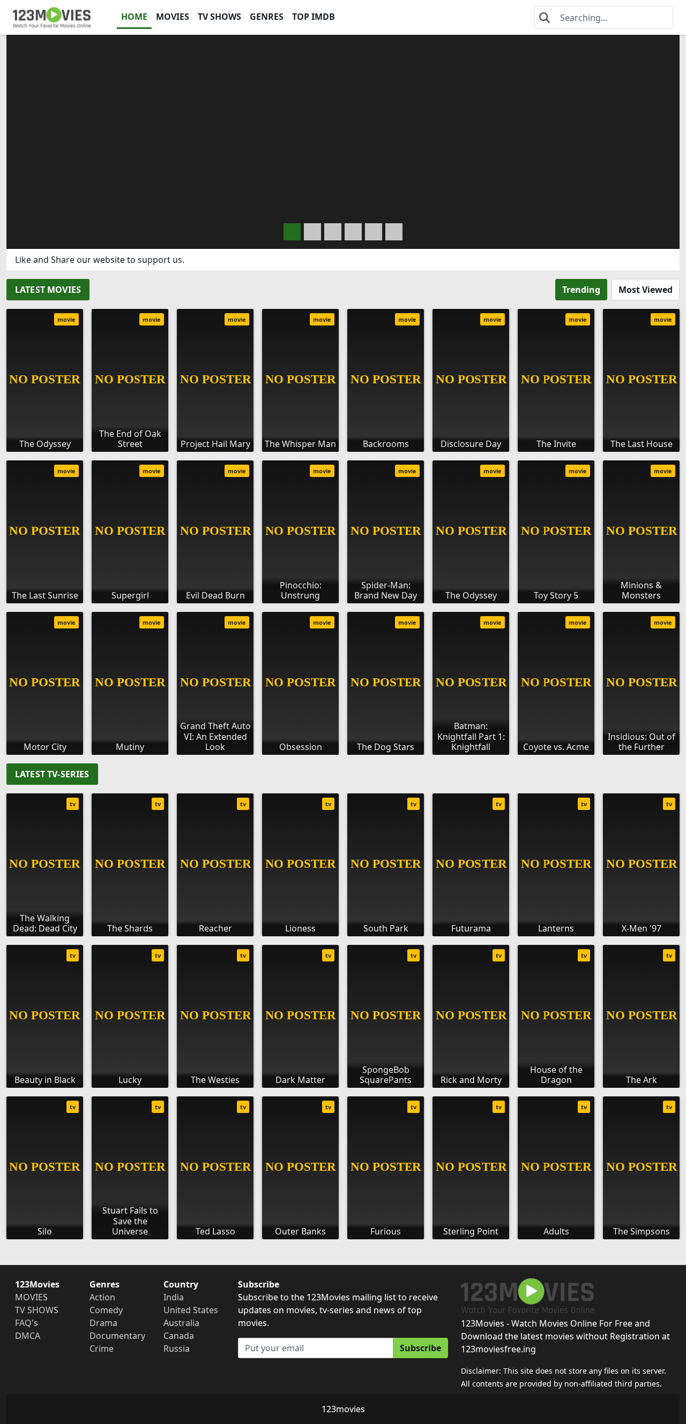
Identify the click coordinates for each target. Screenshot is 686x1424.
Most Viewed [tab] (645, 290)
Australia (181, 1323)
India (173, 1297)
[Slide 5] (393, 231)
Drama (103, 1323)
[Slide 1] (312, 231)
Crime (102, 1348)
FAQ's (26, 1323)
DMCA (27, 1336)
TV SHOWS (219, 16)
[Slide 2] (332, 231)
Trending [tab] (581, 290)
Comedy (106, 1310)
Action (102, 1297)
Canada (178, 1336)
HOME (134, 16)
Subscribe (420, 1348)
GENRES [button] (267, 16)
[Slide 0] (292, 231)
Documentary (117, 1336)
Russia (176, 1348)
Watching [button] (78, 207)
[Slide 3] (353, 231)
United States (190, 1310)
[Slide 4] (373, 231)
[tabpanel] (343, 527)
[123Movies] (52, 17)
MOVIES (172, 16)
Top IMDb (313, 16)
